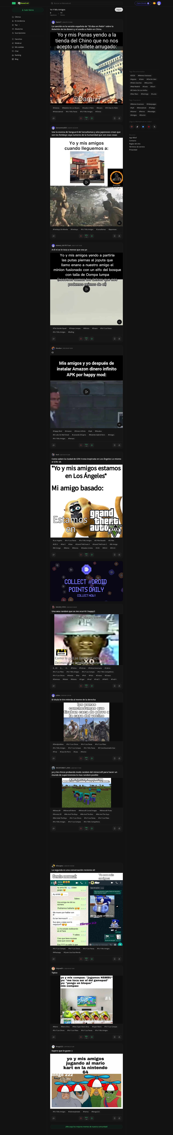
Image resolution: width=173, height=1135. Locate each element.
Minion (86, 328)
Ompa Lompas (75, 328)
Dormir (143, 115)
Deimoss (57, 679)
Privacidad (133, 150)
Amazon (69, 431)
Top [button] (16, 25)
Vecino (84, 752)
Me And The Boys (71, 814)
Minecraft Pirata (106, 810)
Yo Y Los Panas (106, 328)
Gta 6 (153, 87)
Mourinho (148, 83)
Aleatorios (19, 29)
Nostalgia (152, 111)
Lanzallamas (101, 229)
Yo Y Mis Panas (72, 112)
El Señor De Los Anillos (139, 90)
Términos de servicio (137, 147)
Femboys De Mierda (61, 229)
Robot (66, 679)
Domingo (145, 94)
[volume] (119, 101)
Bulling (71, 332)
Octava (108, 675)
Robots (74, 679)
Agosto (133, 79)
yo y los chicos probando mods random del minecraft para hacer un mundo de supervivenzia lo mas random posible (84, 773)
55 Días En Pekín (112, 108)
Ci (53, 352)
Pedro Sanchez (136, 83)
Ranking (18, 55)
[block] (119, 118)
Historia (56, 108)
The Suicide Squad (60, 328)
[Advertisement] (144, 38)
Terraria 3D (57, 814)
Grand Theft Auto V (83, 544)
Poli (84, 675)
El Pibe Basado (100, 540)
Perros (142, 111)
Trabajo (152, 108)
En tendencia (20, 21)
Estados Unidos (87, 548)
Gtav (71, 544)
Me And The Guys (103, 814)
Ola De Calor (152, 79)
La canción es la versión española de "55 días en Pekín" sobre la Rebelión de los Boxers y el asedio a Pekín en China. (82, 28)
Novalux (59, 348)
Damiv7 (58, 22)
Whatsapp (57, 952)
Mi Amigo (114, 544)
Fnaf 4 (114, 679)
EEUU (105, 548)
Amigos (111, 435)
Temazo (71, 438)
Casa (76, 752)
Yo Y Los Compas (89, 672)
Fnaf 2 (97, 679)
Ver (78, 675)
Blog (16, 59)
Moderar (18, 43)
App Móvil (133, 138)
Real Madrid (135, 87)
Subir (29, 10)
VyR (132, 108)
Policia (74, 668)
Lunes (154, 94)
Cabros (108, 668)
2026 (133, 75)
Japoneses (113, 229)
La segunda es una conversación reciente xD (73, 870)
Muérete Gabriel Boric (97, 435)
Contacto (132, 141)
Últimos (18, 17)
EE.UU (113, 548)
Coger (82, 679)
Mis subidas (19, 47)
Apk (90, 431)
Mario (56, 1027)
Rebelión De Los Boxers (71, 108)
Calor (142, 79)
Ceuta (146, 87)
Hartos (86, 1112)
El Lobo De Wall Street (61, 435)
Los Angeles (58, 540)
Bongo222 (59, 1046)
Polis (91, 675)
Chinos (98, 112)
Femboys (75, 229)
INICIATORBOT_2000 (63, 768)
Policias (82, 668)
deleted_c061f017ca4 (63, 245)
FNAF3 (106, 679)
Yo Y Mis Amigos (87, 112)
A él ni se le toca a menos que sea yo (69, 249)
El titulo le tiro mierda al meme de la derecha (74, 699)
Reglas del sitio (134, 144)
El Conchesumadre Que (107, 748)
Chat (16, 51)
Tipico (54, 972)
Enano (95, 328)
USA (98, 548)
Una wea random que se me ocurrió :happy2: (73, 611)
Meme (67, 548)
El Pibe (111, 540)
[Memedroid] (14, 3)
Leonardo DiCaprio (79, 435)
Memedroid (142, 108)
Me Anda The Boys (60, 818)
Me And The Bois (87, 814)
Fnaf (89, 679)
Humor (133, 111)
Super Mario (97, 1027)
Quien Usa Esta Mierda (72, 952)
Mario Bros (66, 1027)
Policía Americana (95, 668)
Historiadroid (58, 112)
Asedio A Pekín (88, 108)
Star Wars (134, 94)
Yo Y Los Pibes (59, 672)
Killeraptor (59, 866)
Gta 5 (63, 544)
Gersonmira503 (61, 128)
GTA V (56, 544)
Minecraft (57, 810)
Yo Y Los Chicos (59, 675)
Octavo (99, 675)
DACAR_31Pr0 (61, 607)
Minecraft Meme (70, 810)
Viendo (70, 675)
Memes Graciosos (145, 75)
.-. (67, 668)
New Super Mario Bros (81, 1027)
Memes (75, 548)
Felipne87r (59, 968)
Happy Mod (58, 431)
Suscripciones (20, 33)
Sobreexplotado (74, 1112)
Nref (57, 455)
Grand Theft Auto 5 (100, 544)
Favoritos (18, 39)
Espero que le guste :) (62, 1050)
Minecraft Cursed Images (88, 810)
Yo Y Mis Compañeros (106, 672)
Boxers (100, 108)
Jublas (58, 695)
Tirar (55, 752)
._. (62, 668)
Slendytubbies (59, 744)
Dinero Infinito (80, 431)
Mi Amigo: (57, 548)
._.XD (55, 668)
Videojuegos (152, 104)
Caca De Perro (66, 752)
